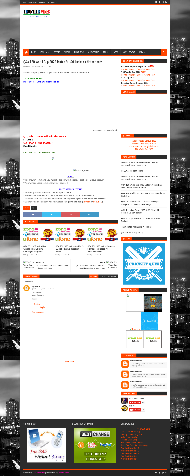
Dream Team (79, 52)
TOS (48, 2)
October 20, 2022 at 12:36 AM (43, 289)
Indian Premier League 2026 (144, 141)
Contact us (54, 2)
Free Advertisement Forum (132, 442)
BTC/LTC (97, 202)
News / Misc (45, 52)
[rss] (166, 2)
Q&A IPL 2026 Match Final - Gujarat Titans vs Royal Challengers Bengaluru (35, 249)
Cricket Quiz (93, 52)
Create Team (149, 69)
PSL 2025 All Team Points (132, 171)
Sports (57, 52)
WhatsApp (143, 52)
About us (42, 2)
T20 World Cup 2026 (144, 149)
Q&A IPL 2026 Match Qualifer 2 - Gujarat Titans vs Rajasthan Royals (69, 249)
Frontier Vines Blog (129, 440)
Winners (132, 69)
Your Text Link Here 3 (130, 453)
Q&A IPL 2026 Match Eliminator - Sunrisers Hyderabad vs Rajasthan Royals (101, 249)
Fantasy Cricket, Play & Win (132, 434)
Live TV (115, 52)
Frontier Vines (63, 473)
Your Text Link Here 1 (130, 448)
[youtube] (156, 2)
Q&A (34, 208)
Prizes (105, 52)
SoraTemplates (39, 473)
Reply (34, 299)
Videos (67, 52)
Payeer (86, 202)
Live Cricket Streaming (130, 431)
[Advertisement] (116, 26)
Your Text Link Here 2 (130, 451)
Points (124, 69)
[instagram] (162, 2)
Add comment (38, 312)
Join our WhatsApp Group (132, 232)
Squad (140, 69)
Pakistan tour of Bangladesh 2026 (144, 146)
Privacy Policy (33, 2)
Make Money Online (129, 437)
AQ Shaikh (36, 286)
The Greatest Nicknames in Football (136, 227)
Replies (37, 304)
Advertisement (129, 52)
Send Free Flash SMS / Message (134, 445)
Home (24, 2)
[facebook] (159, 2)
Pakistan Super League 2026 (144, 143)
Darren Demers (136, 360)
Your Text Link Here (129, 456)
